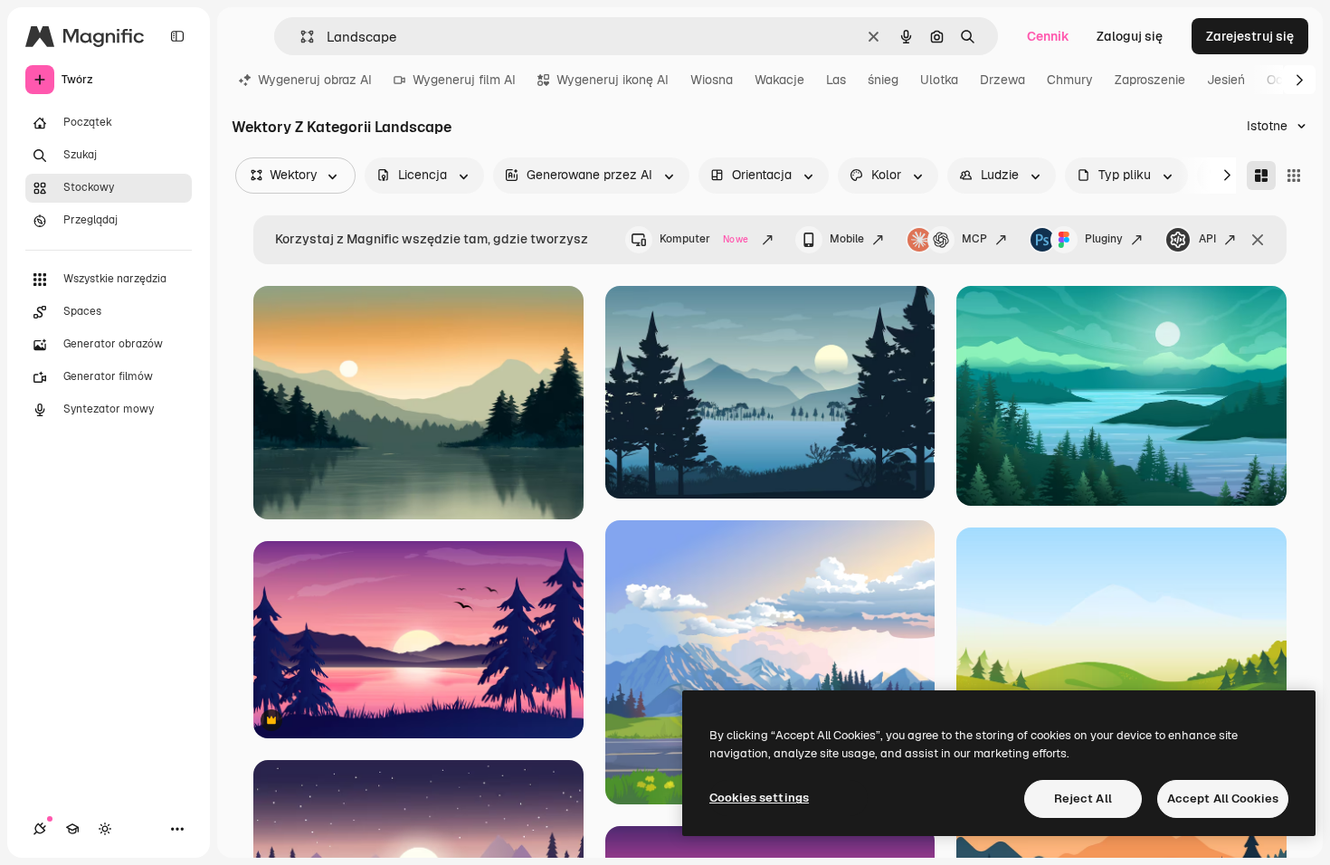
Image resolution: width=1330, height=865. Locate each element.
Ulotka (939, 79)
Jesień (1226, 79)
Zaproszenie (1150, 79)
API (1207, 239)
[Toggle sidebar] (177, 36)
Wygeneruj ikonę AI (612, 79)
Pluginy (1104, 239)
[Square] (1293, 175)
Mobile (847, 239)
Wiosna (711, 79)
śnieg (883, 79)
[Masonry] (1261, 175)
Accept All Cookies (1222, 798)
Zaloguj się (1130, 36)
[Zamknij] (1257, 240)
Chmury (1070, 79)
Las (836, 79)
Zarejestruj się (1250, 36)
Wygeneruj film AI (464, 79)
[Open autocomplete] (300, 36)
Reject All (1083, 798)
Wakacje (779, 79)
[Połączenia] (39, 828)
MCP (974, 239)
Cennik (1048, 36)
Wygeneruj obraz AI (315, 79)
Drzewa (1002, 79)
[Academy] (72, 828)
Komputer (704, 239)
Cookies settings (759, 797)
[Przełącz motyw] (104, 828)
